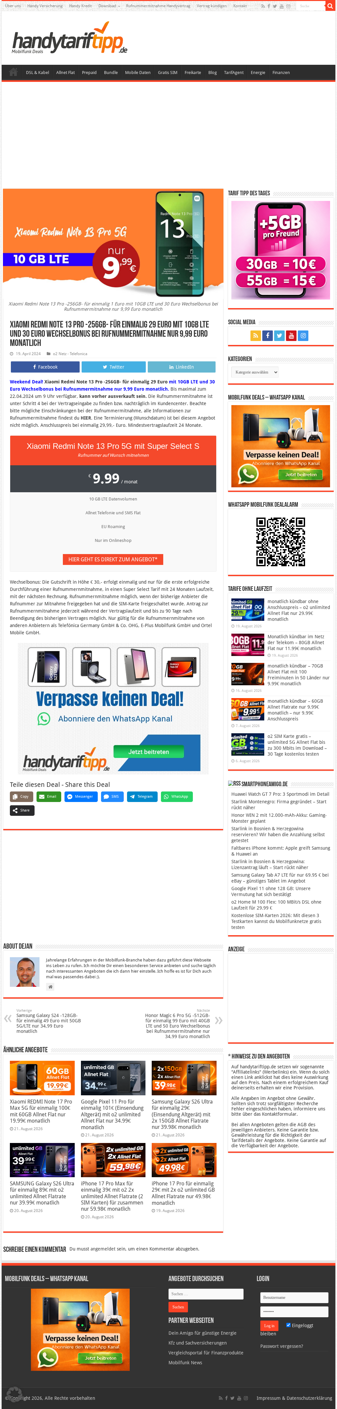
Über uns (13, 6)
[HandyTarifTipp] (69, 37)
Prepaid (89, 72)
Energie (258, 72)
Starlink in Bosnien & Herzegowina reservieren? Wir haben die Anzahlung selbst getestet (278, 834)
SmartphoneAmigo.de (265, 784)
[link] (113, 708)
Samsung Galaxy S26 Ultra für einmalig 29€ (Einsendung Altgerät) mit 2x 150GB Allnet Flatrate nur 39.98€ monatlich (182, 1114)
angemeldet (103, 1248)
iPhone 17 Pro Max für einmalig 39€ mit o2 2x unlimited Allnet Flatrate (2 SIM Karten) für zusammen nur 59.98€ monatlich (112, 1196)
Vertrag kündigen (212, 6)
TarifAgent (234, 72)
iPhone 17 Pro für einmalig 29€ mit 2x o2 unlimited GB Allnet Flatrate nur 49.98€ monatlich (183, 1193)
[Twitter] (275, 6)
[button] (330, 6)
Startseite (13, 72)
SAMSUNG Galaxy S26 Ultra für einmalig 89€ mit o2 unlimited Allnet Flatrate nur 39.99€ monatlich (42, 1193)
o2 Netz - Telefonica (70, 354)
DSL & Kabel (37, 72)
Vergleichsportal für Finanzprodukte (206, 1352)
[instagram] (288, 6)
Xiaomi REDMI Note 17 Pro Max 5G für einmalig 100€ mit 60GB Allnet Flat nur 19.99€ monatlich (41, 1111)
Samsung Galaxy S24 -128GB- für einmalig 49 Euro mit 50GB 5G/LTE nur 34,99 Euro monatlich (48, 1021)
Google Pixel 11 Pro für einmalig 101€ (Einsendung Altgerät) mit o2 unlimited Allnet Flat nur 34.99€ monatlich (112, 1114)
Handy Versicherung (45, 6)
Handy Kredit (80, 6)
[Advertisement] (168, 136)
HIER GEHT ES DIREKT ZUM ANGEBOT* (113, 559)
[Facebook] (269, 6)
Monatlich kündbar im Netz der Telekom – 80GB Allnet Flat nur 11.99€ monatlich (296, 642)
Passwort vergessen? (281, 1346)
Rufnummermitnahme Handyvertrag (158, 6)
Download (107, 6)
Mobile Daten (138, 72)
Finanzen (281, 72)
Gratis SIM (167, 72)
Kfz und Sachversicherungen (197, 1343)
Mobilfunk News (185, 1362)
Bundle (111, 72)
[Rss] (263, 6)
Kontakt (240, 6)
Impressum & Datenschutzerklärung (294, 1398)
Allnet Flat (65, 72)
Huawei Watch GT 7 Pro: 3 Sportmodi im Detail (280, 794)
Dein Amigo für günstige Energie (202, 1333)
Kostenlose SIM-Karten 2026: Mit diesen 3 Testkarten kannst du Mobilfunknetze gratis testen (276, 921)
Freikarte (193, 72)
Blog (212, 72)
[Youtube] (281, 6)
